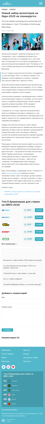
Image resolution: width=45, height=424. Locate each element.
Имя (3, 297)
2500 (29, 224)
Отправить (7, 330)
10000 (29, 217)
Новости (12, 9)
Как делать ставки (30, 358)
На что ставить (7, 354)
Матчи (4, 358)
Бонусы (26, 354)
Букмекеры (6, 350)
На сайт (39, 210)
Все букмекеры (9, 244)
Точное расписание (13, 173)
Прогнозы (5, 361)
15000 (29, 232)
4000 (29, 210)
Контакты (27, 361)
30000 (29, 239)
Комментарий (7, 307)
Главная (4, 9)
